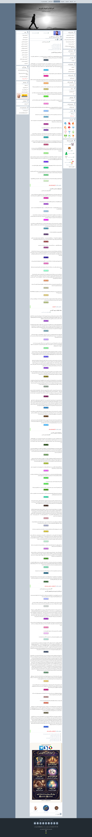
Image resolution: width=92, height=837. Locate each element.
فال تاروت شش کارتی (24, 50)
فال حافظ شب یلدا (24, 89)
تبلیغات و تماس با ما (44, 1)
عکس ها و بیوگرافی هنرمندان (23, 112)
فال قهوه (73, 67)
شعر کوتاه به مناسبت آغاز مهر (55, 45)
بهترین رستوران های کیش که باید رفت (23, 70)
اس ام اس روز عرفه (71, 44)
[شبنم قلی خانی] (35, 33)
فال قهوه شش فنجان (71, 71)
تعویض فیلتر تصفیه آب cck (23, 76)
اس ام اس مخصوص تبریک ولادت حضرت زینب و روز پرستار (51, 734)
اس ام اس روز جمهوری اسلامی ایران (55, 739)
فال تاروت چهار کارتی (24, 46)
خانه (74, 1)
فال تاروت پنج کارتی (24, 48)
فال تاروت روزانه (24, 35)
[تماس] (46, 823)
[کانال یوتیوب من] (38, 823)
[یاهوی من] (57, 823)
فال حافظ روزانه (25, 87)
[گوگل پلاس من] (40, 823)
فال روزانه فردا (25, 110)
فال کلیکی (72, 100)
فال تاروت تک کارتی (24, 41)
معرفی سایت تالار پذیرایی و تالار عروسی (23, 74)
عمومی (56, 814)
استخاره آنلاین (51, 1)
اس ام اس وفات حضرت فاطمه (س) (55, 736)
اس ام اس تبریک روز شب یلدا (70, 41)
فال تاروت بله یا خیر (24, 61)
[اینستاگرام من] (49, 823)
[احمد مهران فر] (57, 33)
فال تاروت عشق (25, 57)
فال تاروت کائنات (24, 39)
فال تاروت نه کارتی (24, 52)
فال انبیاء (73, 60)
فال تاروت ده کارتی (24, 54)
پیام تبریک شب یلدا (24, 92)
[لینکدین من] (35, 823)
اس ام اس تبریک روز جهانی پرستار (69, 39)
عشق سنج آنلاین (71, 107)
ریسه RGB (72, 114)
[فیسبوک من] (51, 823)
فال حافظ (71, 1)
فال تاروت (67, 1)
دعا (73, 93)
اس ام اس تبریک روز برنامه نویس (55, 735)
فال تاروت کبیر (25, 37)
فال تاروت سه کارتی (24, 44)
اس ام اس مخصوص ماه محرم (70, 37)
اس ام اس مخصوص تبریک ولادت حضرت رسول (70, 46)
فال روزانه (62, 1)
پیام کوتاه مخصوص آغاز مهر (56, 48)
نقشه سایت (41, 829)
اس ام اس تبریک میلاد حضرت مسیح (55, 740)
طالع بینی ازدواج (72, 85)
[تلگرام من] (54, 823)
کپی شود (46, 60)
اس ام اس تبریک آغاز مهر (46, 8)
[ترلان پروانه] (46, 33)
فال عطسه (25, 104)
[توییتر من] (43, 823)
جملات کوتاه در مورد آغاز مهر (56, 47)
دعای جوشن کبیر (71, 91)
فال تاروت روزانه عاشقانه (23, 59)
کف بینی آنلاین (72, 78)
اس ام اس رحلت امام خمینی (70, 35)
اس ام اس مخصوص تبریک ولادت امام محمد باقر (53, 738)
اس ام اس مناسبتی (56, 1)
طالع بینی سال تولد (71, 166)
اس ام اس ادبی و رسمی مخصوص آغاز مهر (54, 49)
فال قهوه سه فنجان (71, 69)
